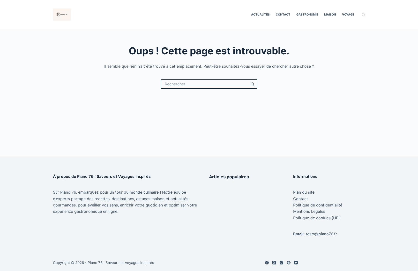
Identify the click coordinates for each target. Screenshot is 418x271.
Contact (283, 14)
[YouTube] (296, 262)
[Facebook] (267, 262)
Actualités (260, 14)
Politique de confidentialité (317, 205)
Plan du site (303, 192)
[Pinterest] (289, 262)
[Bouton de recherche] (252, 84)
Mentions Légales (309, 211)
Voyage (348, 14)
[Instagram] (281, 262)
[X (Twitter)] (274, 262)
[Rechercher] (363, 14)
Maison (330, 14)
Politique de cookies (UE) (316, 217)
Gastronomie (307, 14)
